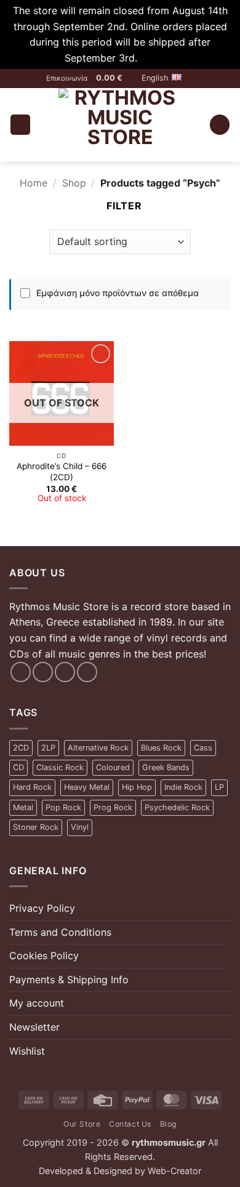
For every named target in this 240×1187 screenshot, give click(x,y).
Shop (74, 183)
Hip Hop (137, 787)
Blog (168, 1124)
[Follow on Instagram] (43, 672)
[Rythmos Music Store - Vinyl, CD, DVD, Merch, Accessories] (120, 125)
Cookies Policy (44, 955)
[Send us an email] (65, 672)
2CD (21, 747)
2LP (48, 747)
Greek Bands (166, 767)
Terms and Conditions (60, 932)
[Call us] (87, 672)
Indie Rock (183, 787)
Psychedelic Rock (177, 807)
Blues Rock (161, 747)
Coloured (113, 767)
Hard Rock (32, 787)
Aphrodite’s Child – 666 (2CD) (61, 471)
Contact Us (130, 1124)
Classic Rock (60, 767)
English (155, 77)
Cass (203, 747)
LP (219, 787)
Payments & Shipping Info (69, 979)
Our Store (82, 1124)
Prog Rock (113, 807)
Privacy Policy (42, 908)
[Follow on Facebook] (20, 672)
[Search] (220, 125)
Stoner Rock (35, 827)
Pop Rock (63, 807)
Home (33, 183)
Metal (23, 807)
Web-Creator (174, 1170)
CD (18, 767)
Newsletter (34, 1027)
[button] (115, 78)
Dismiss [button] (158, 58)
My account (36, 1003)
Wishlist (27, 1051)
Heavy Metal (87, 787)
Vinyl (80, 827)
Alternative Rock (98, 747)
